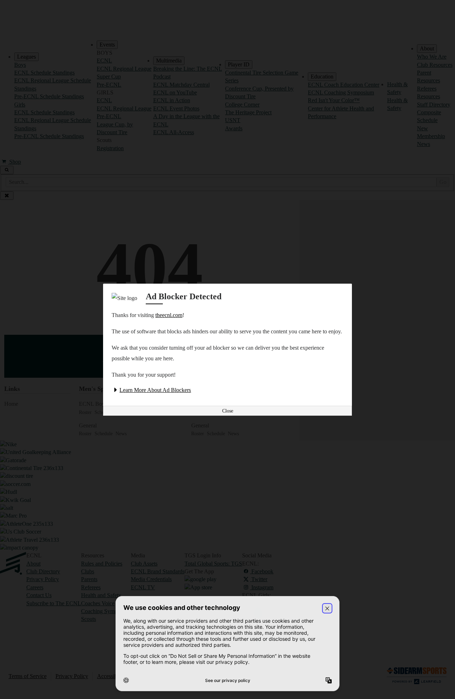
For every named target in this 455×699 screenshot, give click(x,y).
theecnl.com (168, 315)
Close (227, 411)
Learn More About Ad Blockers (155, 390)
